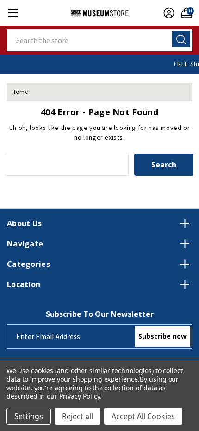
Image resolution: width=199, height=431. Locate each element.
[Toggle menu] (12, 12)
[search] (181, 39)
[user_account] (166, 12)
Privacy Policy (79, 396)
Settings (28, 416)
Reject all (77, 416)
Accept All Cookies (143, 416)
